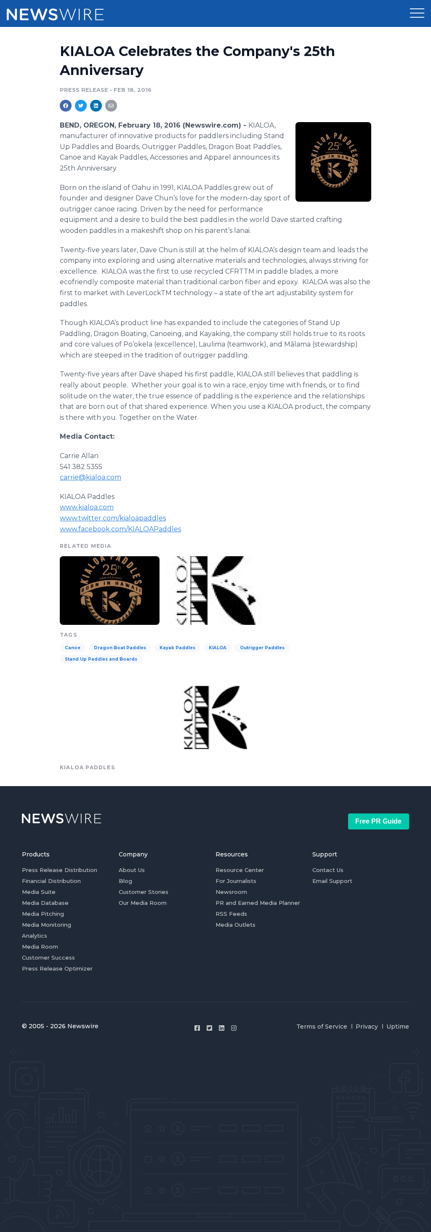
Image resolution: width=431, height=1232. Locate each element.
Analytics (34, 935)
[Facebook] (197, 1028)
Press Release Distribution (59, 870)
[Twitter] (209, 1028)
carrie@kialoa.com (90, 477)
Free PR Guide (378, 821)
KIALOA (217, 648)
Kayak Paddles (177, 648)
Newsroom (231, 891)
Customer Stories (143, 891)
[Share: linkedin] (96, 105)
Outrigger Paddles (262, 648)
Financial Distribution (51, 880)
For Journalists (236, 880)
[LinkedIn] (221, 1028)
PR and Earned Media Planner (258, 902)
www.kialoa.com (87, 507)
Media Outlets (235, 924)
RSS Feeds (231, 913)
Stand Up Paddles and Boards (101, 659)
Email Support (332, 880)
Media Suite (39, 891)
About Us (132, 870)
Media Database (45, 902)
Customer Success (48, 957)
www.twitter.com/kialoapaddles (113, 518)
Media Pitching (43, 913)
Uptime (397, 1026)
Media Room (40, 946)
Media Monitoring (46, 924)
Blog (125, 880)
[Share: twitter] (80, 105)
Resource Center (240, 870)
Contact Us (327, 870)
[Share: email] (111, 105)
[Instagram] (234, 1028)
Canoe (72, 648)
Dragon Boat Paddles (120, 648)
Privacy (367, 1026)
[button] (417, 13)
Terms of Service (321, 1026)
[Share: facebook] (65, 105)
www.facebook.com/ (120, 529)
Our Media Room (143, 902)
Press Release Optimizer (57, 968)
